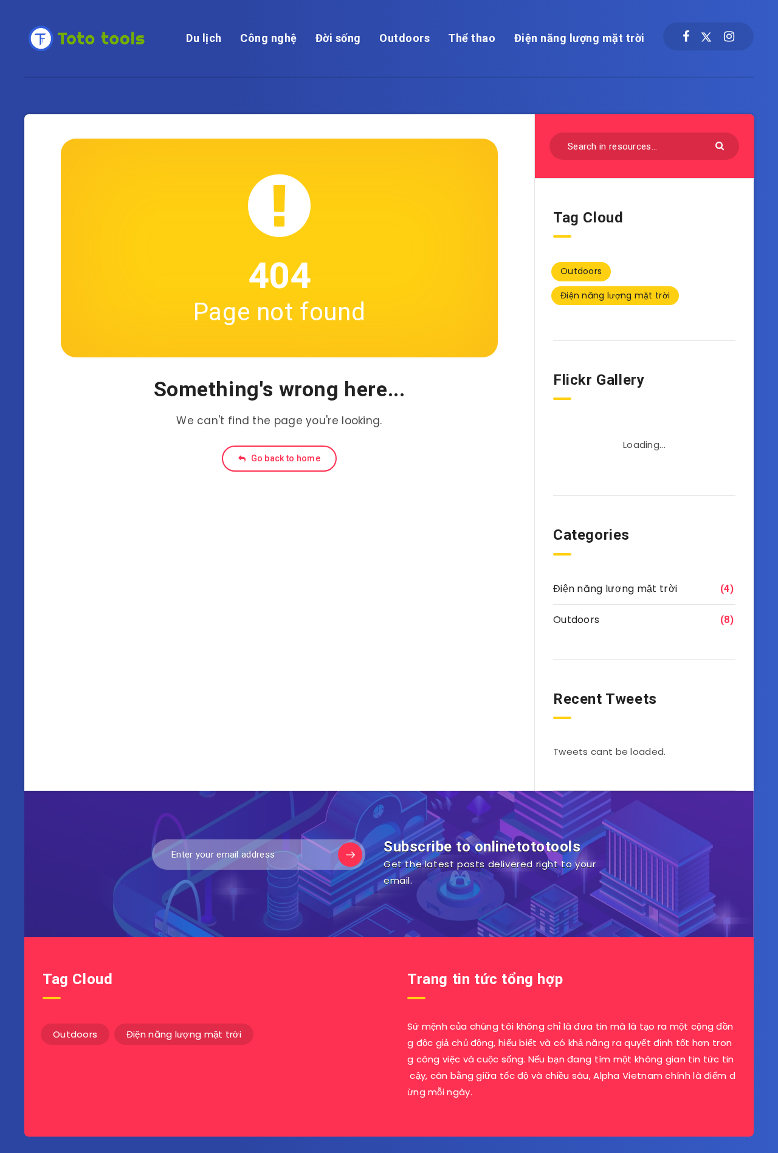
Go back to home (284, 458)
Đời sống (338, 38)
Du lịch (204, 38)
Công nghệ (268, 38)
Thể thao (471, 38)
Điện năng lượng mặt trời (579, 38)
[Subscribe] (350, 854)
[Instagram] (729, 36)
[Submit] (721, 145)
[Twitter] (706, 36)
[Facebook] (686, 36)
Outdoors (404, 38)
